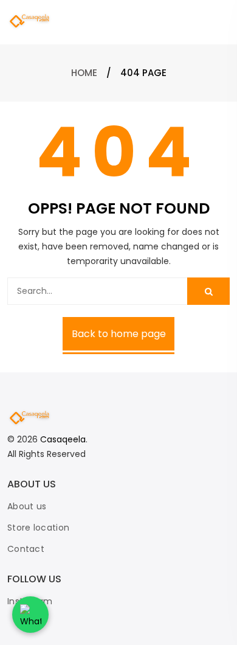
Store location (38, 527)
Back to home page (119, 334)
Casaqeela (63, 439)
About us (26, 506)
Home (84, 72)
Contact (25, 549)
